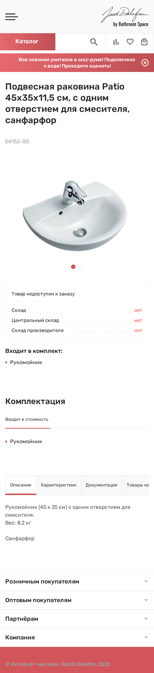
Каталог (26, 41)
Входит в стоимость (26, 419)
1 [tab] (73, 266)
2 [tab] (80, 266)
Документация (101, 485)
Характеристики (58, 485)
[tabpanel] (77, 214)
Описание (20, 485)
